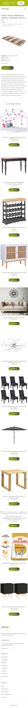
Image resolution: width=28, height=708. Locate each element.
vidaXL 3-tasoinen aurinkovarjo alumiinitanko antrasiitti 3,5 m (14, 452)
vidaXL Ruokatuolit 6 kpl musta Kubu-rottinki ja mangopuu (14, 407)
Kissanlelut (4, 662)
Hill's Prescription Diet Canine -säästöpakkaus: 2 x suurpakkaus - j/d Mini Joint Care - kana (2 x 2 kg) (14, 518)
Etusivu (3, 22)
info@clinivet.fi (5, 648)
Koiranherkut (4, 668)
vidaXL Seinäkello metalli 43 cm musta (14, 317)
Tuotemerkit (11, 55)
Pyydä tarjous (21, 3)
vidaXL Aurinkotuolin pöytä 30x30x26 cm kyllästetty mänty (14, 497)
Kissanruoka (4, 665)
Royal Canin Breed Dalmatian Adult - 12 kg (14, 563)
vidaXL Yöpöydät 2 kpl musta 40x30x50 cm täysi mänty (14, 607)
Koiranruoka (4, 673)
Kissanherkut (4, 657)
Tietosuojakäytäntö (6, 694)
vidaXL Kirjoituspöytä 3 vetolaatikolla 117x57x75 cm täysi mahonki (14, 183)
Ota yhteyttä (4, 689)
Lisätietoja (7, 68)
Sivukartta (3, 697)
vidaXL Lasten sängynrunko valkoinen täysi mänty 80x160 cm (14, 138)
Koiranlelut (4, 671)
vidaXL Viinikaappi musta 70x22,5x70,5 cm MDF (14, 228)
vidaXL (16, 55)
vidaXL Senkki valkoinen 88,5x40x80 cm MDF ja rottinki (14, 273)
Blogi (2, 686)
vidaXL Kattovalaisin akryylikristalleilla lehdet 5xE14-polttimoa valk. (14, 362)
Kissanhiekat (4, 659)
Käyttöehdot (4, 691)
